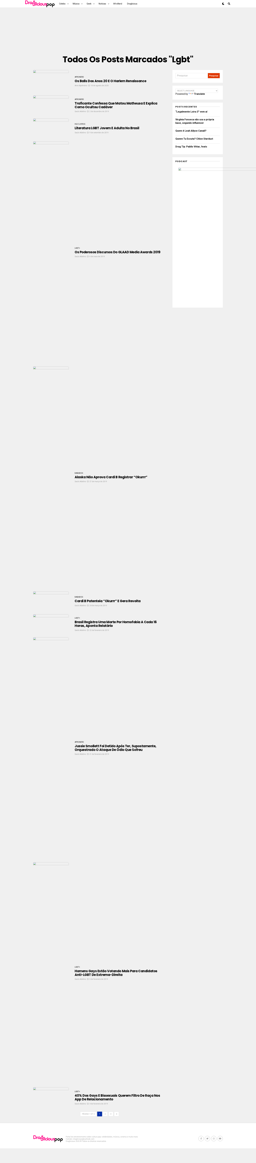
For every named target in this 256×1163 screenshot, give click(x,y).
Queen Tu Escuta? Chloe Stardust (194, 138)
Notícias (102, 4)
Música (76, 4)
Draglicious (132, 4)
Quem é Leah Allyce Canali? (190, 130)
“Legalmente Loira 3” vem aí (191, 111)
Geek (89, 4)
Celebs (62, 4)
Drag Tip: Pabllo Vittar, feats (191, 146)
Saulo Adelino (80, 111)
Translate (199, 94)
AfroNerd (117, 4)
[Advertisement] (128, 31)
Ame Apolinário (81, 86)
